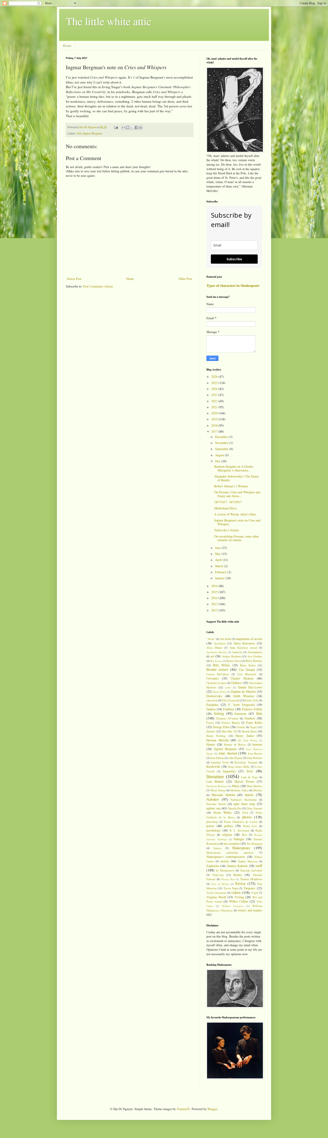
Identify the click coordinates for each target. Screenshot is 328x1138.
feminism (240, 713)
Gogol (253, 727)
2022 (214, 401)
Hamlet (210, 731)
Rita (244, 835)
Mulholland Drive (225, 508)
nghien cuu (213, 808)
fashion (211, 709)
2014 (214, 598)
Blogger (212, 1109)
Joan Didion (217, 758)
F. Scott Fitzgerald (241, 704)
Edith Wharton (243, 696)
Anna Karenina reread (243, 648)
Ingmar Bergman (92, 133)
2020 (214, 413)
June (218, 548)
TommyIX (183, 1109)
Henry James (245, 736)
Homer (210, 744)
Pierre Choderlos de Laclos (240, 822)
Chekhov (236, 683)
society (224, 861)
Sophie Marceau (247, 861)
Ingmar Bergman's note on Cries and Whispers (237, 522)
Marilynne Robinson (217, 786)
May (218, 554)
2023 (214, 395)
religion (227, 834)
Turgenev (249, 888)
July (218, 461)
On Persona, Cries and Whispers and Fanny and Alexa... (237, 494)
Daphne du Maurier (243, 691)
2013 (214, 604)
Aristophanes (254, 652)
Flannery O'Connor (227, 718)
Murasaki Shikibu (223, 795)
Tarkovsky (218, 875)
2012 (214, 610)
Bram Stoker (248, 665)
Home (67, 45)
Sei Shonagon (254, 844)
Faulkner (228, 709)
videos (236, 892)
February (221, 572)
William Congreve (232, 906)
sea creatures (231, 843)
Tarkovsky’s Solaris (226, 530)
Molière (257, 790)
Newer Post (74, 279)
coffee (228, 687)
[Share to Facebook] (136, 127)
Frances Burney (231, 723)
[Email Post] (116, 127)
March (219, 566)
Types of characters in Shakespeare (232, 285)
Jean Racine (255, 753)
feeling (219, 713)
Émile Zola (251, 700)
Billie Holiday (254, 661)
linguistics (229, 771)
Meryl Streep (218, 790)
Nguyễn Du (234, 808)
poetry (210, 826)
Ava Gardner (254, 656)
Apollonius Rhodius (216, 652)
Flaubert (250, 718)
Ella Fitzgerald (230, 700)
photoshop (212, 822)
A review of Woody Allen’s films (235, 514)
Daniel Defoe (219, 691)
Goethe (241, 727)
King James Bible (238, 767)
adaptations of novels (249, 639)
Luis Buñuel (215, 781)
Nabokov (212, 799)
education (212, 700)
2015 (214, 592)
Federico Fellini (252, 709)
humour (257, 744)
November (222, 443)
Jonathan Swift (219, 762)
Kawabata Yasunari (246, 762)
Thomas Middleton (251, 879)
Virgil (254, 893)
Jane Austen (228, 753)
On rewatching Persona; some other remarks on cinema (236, 538)
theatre (237, 875)
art (212, 656)
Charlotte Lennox (216, 683)
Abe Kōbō (225, 639)
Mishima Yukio (239, 790)
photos (247, 816)
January (220, 578)
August (220, 455)
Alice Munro (214, 648)
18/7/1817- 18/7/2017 (228, 502)
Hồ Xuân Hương (247, 740)
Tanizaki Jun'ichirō (251, 870)
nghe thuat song (244, 804)
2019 (214, 419)
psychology (213, 830)
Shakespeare (241, 847)
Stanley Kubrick (237, 866)
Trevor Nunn (231, 888)
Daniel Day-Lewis (250, 687)
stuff (258, 865)
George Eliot (221, 727)
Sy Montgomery (225, 870)
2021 (214, 407)
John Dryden (235, 758)
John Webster (254, 758)
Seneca (217, 848)
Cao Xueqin (247, 669)
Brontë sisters (217, 669)
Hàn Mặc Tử (229, 731)
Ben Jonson (216, 661)
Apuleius (237, 652)
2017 (214, 431)
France (210, 723)
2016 (214, 586)
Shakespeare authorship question (229, 853)
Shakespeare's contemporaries (225, 857)
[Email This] (123, 127)
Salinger (239, 839)
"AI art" (210, 639)
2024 (214, 389)
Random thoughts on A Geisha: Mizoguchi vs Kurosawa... (234, 468)
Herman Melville (217, 740)
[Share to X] (132, 127)
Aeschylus (220, 643)
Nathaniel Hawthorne (243, 800)
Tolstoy (240, 883)
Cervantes (212, 678)
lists (250, 770)
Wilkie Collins (238, 901)
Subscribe (234, 259)
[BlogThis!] (128, 127)
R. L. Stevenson (239, 830)
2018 (214, 425)
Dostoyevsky (214, 696)
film (79, 133)
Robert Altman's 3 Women (231, 486)
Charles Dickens (242, 678)
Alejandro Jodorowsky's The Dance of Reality (236, 478)
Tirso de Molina (220, 884)
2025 (214, 383)
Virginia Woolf (216, 897)
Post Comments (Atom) (98, 286)
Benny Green (233, 661)
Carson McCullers (217, 674)
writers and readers (250, 910)
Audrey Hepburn (231, 656)
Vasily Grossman (216, 893)
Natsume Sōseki (216, 804)
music (249, 794)
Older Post (185, 279)
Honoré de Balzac (235, 744)
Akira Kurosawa (244, 643)
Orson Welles (222, 812)
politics (228, 826)
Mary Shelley (254, 786)
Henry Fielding (216, 736)
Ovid (245, 813)
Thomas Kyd (228, 879)
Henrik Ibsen (249, 731)
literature (215, 776)
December (222, 437)
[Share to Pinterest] (140, 127)
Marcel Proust (244, 781)
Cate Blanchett (246, 674)
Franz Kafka (254, 722)
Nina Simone (254, 808)
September (222, 449)
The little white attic (108, 21)
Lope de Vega (249, 777)
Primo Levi (250, 826)
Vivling (239, 897)
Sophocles (212, 866)
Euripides (212, 704)
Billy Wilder (221, 665)
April (219, 560)
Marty (236, 786)
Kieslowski (213, 766)
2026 (214, 376)
